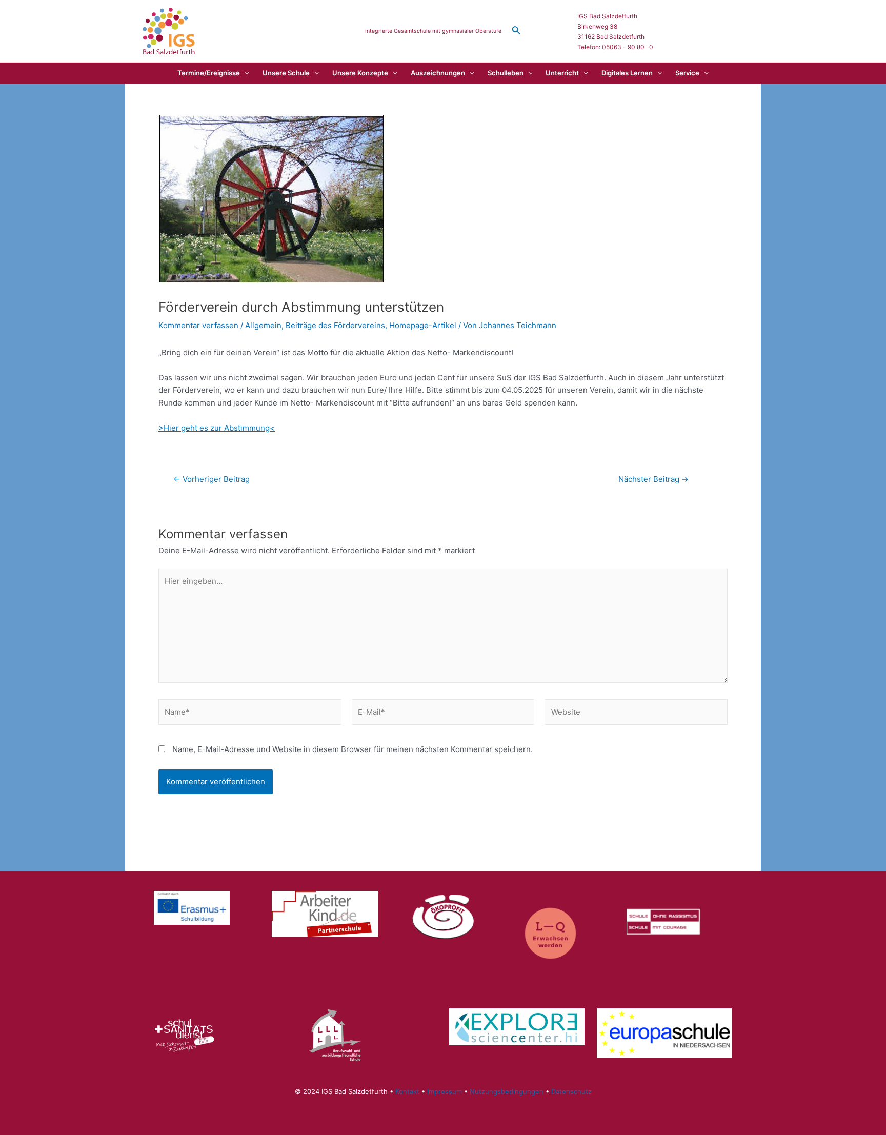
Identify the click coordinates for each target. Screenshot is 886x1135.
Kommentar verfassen (198, 325)
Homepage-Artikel (422, 325)
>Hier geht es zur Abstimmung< (216, 428)
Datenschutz (571, 1091)
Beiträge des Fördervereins (335, 325)
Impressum (444, 1091)
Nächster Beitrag (653, 479)
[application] (244, 73)
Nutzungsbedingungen (506, 1091)
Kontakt (407, 1091)
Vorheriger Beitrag (211, 479)
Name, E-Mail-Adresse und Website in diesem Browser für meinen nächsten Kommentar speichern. (352, 749)
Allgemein (263, 325)
